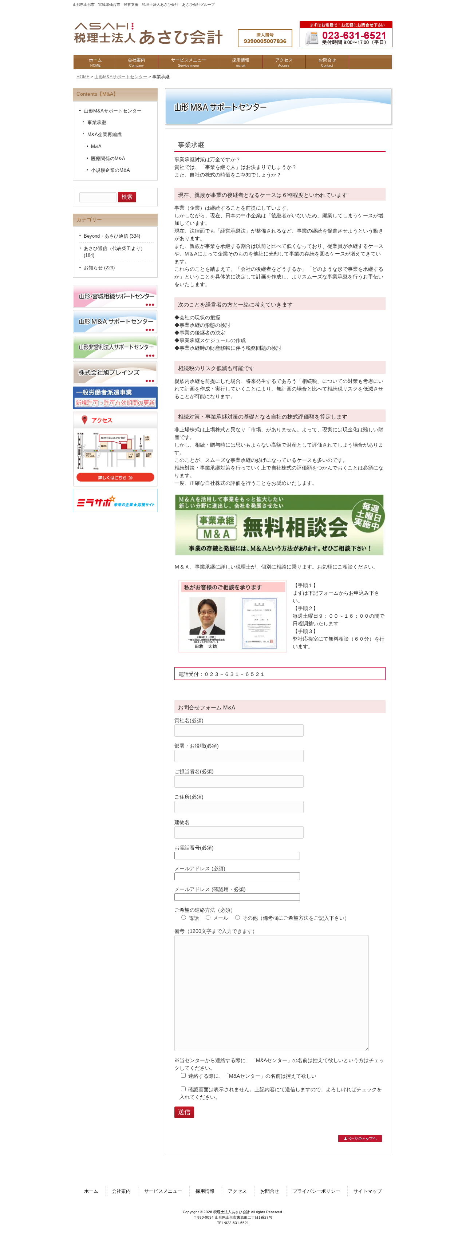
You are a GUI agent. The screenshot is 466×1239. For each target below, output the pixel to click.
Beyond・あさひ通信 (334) (112, 236)
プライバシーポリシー (316, 1191)
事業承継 (96, 122)
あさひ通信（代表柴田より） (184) (114, 252)
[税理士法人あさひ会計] (156, 45)
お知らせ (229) (99, 267)
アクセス (237, 1191)
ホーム (91, 1191)
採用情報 (205, 1191)
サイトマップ (368, 1191)
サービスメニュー (163, 1191)
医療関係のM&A (108, 158)
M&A (96, 146)
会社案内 (121, 1191)
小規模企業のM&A (110, 170)
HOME (83, 76)
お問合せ (269, 1191)
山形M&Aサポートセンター (120, 76)
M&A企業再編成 (104, 134)
